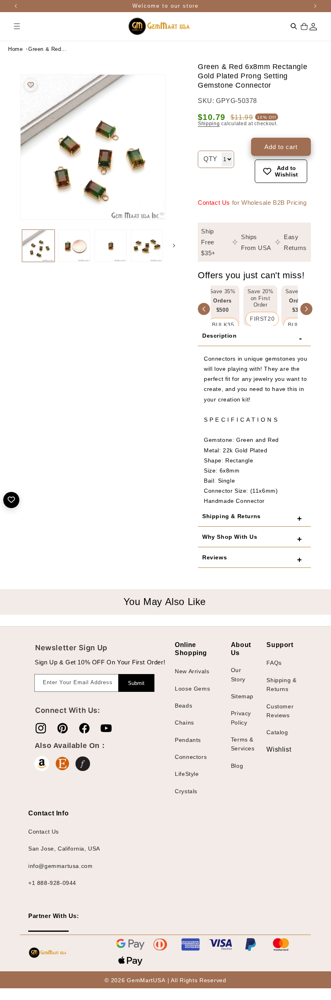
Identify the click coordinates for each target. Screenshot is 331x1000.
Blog (237, 766)
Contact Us (214, 202)
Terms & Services (243, 744)
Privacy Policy (241, 717)
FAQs (273, 663)
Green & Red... (47, 49)
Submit (136, 683)
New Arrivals (192, 671)
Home (15, 49)
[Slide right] (174, 245)
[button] (17, 26)
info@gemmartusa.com (60, 866)
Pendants (188, 740)
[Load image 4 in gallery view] (147, 246)
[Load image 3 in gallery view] (110, 246)
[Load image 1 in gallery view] (38, 246)
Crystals (186, 791)
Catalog (277, 732)
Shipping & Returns (281, 684)
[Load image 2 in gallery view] (75, 246)
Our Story (238, 674)
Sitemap (242, 696)
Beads (183, 705)
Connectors (191, 757)
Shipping (209, 123)
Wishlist (272, 749)
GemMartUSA (146, 980)
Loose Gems (192, 688)
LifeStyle (187, 774)
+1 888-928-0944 (52, 883)
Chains (184, 722)
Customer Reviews (279, 710)
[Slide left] (12, 245)
